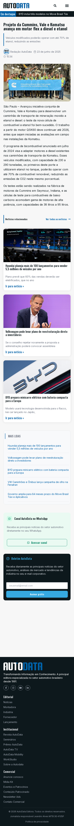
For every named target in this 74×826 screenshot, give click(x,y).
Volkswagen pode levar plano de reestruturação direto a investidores (36, 333)
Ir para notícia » (15, 286)
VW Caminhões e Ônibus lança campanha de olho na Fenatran (38, 483)
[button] (67, 5)
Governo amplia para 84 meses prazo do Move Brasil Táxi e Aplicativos (38, 495)
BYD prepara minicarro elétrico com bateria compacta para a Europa (37, 399)
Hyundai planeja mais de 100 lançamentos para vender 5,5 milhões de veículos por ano (36, 267)
